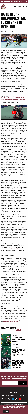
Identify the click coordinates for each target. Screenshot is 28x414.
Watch (19, 6)
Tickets (15, 6)
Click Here (19, 1)
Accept (6, 411)
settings (22, 408)
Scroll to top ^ (14, 392)
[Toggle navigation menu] (26, 7)
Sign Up (22, 383)
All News (18, 329)
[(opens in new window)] (2, 399)
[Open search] (23, 6)
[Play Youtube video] (14, 112)
